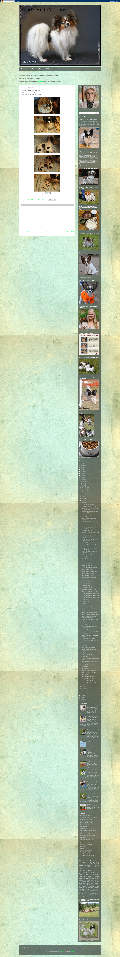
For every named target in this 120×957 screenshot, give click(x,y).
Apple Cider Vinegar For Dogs (87, 839)
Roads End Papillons (94, 884)
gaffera (62, 951)
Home (23, 69)
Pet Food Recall (85, 668)
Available (85, 864)
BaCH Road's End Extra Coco (89, 647)
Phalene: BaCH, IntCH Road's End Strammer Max (90, 509)
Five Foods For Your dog (86, 842)
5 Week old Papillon (86, 583)
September (84, 494)
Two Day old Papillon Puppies (89, 589)
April (83, 686)
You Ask (81, 896)
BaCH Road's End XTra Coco (89, 554)
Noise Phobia (83, 826)
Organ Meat (83, 828)
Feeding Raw (83, 846)
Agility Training (95, 862)
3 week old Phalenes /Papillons (89, 638)
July (83, 498)
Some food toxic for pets (86, 815)
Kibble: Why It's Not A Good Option (88, 821)
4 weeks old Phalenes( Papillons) (89, 601)
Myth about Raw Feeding (86, 832)
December (84, 487)
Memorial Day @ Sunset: (88, 556)
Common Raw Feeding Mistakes (88, 830)
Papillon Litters (28, 202)
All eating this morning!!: (87, 565)
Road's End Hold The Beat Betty (89, 571)
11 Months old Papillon (87, 559)
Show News (89, 893)
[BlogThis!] (50, 200)
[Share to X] (51, 200)
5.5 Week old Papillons (87, 530)
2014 (82, 481)
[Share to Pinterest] (55, 200)
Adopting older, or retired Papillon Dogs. (93, 730)
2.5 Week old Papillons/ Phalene (89, 652)
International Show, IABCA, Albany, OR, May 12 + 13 (90, 620)
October (84, 492)
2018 (82, 473)
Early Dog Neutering (85, 852)
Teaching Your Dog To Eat (86, 823)
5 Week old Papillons (87, 563)
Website (48, 69)
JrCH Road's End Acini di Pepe (89, 506)
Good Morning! (85, 542)
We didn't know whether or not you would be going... (90, 627)
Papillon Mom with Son (87, 525)
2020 (82, 469)
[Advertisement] (47, 218)
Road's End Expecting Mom (88, 676)
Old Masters (94, 872)
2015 (82, 479)
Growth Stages (92, 870)
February (84, 690)
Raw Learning (83, 837)
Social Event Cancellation (88, 678)
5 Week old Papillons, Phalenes (89, 567)
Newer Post (25, 232)
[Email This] (48, 200)
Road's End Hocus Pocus (88, 575)
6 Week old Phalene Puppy (88, 504)
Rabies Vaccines (84, 848)
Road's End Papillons (43, 9)
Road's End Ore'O (86, 674)
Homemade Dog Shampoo (86, 824)
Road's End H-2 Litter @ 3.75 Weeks (90, 614)
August (84, 496)
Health (86, 872)
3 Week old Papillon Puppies (88, 561)
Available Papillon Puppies (89, 864)
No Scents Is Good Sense (86, 819)
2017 (82, 475)
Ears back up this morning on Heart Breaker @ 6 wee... (90, 512)
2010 (82, 697)
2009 (82, 699)
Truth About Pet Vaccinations (87, 853)
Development (84, 868)
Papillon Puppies (86, 877)
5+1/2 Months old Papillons (88, 608)
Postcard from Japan (87, 610)
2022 (82, 465)
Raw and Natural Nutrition (86, 850)
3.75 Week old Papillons (87, 603)
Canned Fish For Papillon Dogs (88, 119)
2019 (82, 471)
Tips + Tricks (93, 894)
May (83, 502)
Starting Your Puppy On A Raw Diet (88, 817)
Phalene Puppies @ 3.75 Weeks (89, 612)
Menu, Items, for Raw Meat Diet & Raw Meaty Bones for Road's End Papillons (92, 718)
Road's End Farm (86, 629)
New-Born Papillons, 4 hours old (89, 670)
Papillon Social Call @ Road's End (90, 606)
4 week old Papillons (86, 585)
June (83, 500)
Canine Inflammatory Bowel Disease (88, 841)
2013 (82, 484)
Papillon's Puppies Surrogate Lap (89, 591)
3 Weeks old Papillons (87, 587)
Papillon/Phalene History (85, 878)
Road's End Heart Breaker (88, 573)
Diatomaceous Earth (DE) (86, 844)
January (84, 693)
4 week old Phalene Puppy (88, 599)
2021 (82, 467)
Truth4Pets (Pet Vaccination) (87, 855)
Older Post (70, 232)
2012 (82, 486)
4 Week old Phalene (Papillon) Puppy (90, 593)
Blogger (72, 951)
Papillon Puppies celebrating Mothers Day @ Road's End (90, 617)
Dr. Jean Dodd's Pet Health (86, 833)
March (83, 688)
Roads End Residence (93, 889)
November (84, 490)
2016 (82, 477)
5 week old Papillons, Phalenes (89, 581)
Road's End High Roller (87, 569)
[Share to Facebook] (53, 200)
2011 (82, 695)
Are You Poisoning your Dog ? (87, 835)
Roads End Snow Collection (87, 890)
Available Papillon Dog (92, 706)
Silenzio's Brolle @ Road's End (89, 672)
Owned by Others (86, 875)
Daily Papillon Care (92, 867)
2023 (82, 463)
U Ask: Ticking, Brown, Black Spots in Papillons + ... (90, 522)
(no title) (89, 741)
